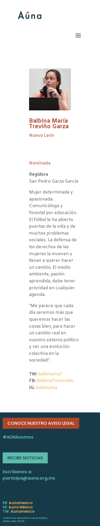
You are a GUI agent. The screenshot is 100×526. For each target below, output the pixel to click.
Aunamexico (21, 502)
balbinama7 (50, 374)
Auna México (21, 507)
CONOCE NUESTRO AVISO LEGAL (40, 423)
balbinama (46, 388)
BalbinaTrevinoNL (55, 381)
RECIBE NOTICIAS (25, 458)
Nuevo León (41, 135)
